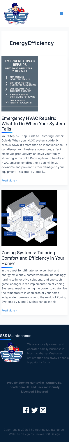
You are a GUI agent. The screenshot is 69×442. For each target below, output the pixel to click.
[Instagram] (43, 410)
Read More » (9, 181)
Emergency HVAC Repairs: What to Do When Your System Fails (33, 124)
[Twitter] (34, 410)
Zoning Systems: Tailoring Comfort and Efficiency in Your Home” (32, 258)
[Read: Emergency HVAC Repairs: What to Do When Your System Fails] (19, 83)
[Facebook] (26, 410)
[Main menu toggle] (61, 13)
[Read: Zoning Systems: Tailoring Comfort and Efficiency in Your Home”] (29, 218)
